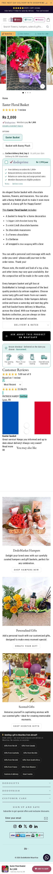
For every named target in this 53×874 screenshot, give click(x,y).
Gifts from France (10, 767)
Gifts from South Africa (31, 760)
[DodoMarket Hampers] (26, 521)
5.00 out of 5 (24, 374)
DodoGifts (10, 783)
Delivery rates (17, 184)
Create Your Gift (26, 646)
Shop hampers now (26, 570)
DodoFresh (11, 790)
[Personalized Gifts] (26, 601)
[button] (10, 109)
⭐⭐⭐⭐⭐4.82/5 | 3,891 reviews (26, 8)
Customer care (14, 798)
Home (5, 98)
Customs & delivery (11, 774)
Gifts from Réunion (29, 767)
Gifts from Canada (28, 746)
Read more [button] (7, 446)
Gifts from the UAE (11, 760)
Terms (7, 184)
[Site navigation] (4, 19)
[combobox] (26, 27)
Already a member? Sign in (12, 126)
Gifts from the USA (30, 753)
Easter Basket (13, 137)
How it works (28, 774)
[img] (10, 389)
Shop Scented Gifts (26, 726)
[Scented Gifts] (26, 677)
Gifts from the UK (10, 746)
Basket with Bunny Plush (18, 145)
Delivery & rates (26, 325)
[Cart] (48, 19)
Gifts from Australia (11, 753)
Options (5, 132)
